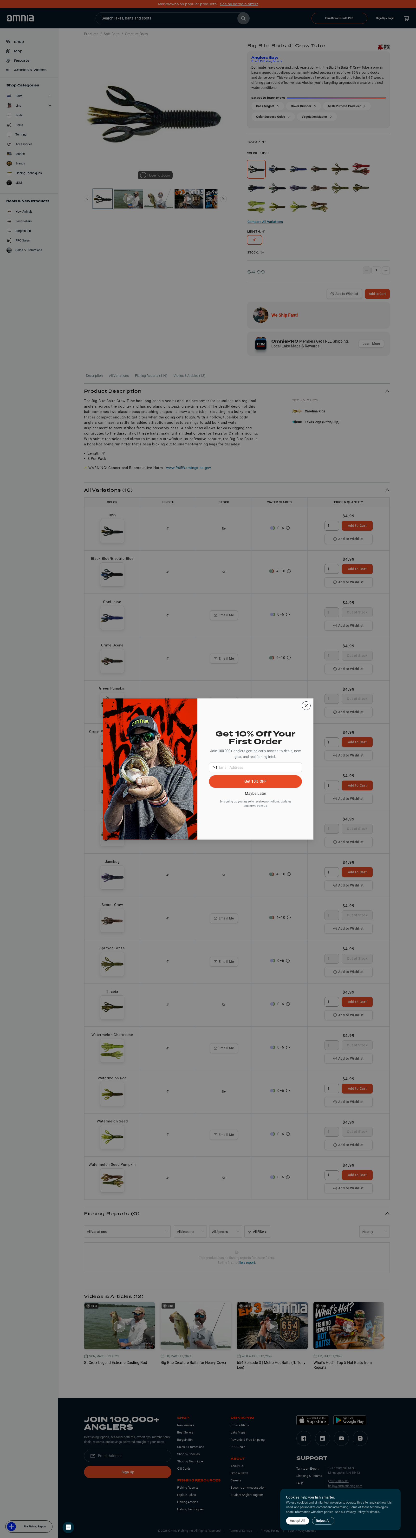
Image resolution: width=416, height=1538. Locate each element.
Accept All (297, 1521)
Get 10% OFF (255, 781)
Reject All (323, 1521)
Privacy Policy (355, 1512)
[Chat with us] (68, 1527)
